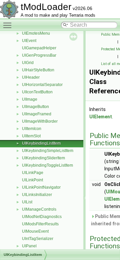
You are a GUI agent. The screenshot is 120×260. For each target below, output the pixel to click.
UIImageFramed (36, 114)
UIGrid (28, 62)
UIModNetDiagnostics (42, 216)
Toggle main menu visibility (9, 25)
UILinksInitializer (37, 194)
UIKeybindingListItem (41, 143)
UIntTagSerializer (37, 238)
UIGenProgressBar (39, 55)
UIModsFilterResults (40, 224)
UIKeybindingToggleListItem (47, 165)
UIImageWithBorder (40, 121)
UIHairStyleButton (38, 70)
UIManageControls (39, 209)
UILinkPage (32, 172)
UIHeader (31, 77)
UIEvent (29, 40)
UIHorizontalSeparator (42, 84)
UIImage (29, 99)
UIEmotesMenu (36, 33)
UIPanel (29, 246)
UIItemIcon (31, 128)
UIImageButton (35, 106)
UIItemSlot (31, 136)
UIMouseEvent (35, 231)
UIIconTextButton (37, 92)
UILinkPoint (32, 180)
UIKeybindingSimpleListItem (47, 150)
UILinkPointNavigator (41, 187)
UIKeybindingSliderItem (43, 158)
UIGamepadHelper (39, 48)
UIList (27, 202)
